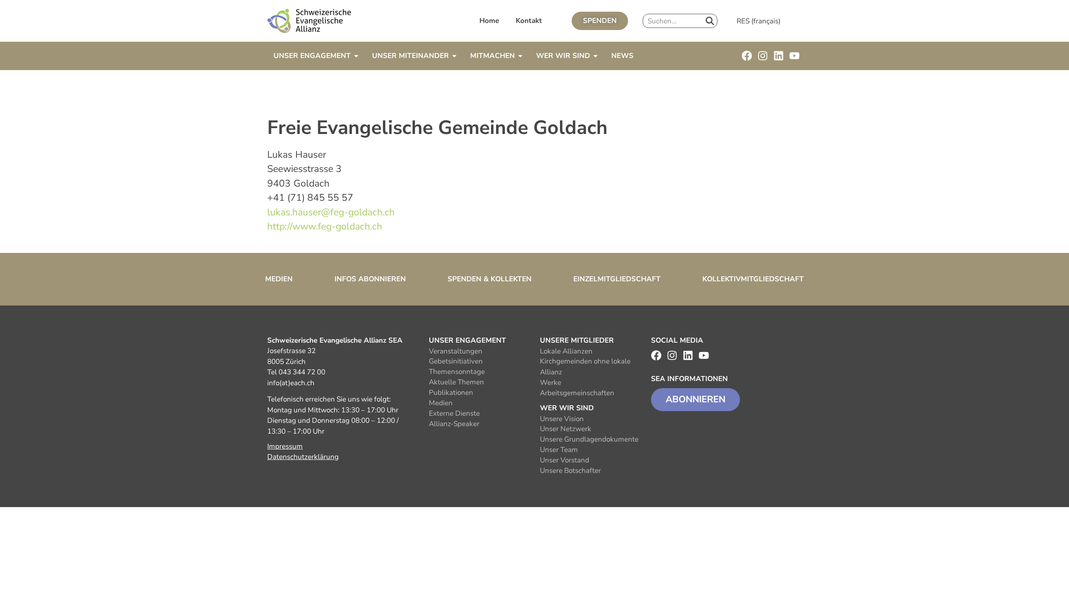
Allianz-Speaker (454, 424)
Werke (550, 382)
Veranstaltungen (455, 351)
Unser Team (559, 450)
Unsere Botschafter (570, 470)
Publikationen (451, 392)
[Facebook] (747, 55)
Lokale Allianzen (566, 351)
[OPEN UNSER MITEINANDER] (454, 56)
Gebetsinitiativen (456, 361)
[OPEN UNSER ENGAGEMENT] (356, 56)
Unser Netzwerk (565, 429)
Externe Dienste (454, 413)
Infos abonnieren (370, 279)
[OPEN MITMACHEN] (520, 56)
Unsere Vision (562, 419)
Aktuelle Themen (456, 382)
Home (489, 20)
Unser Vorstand (564, 460)
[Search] (710, 21)
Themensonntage (457, 371)
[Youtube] (794, 55)
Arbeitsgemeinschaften (577, 393)
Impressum (285, 446)
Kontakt (529, 20)
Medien (279, 279)
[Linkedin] (778, 55)
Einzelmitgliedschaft (617, 279)
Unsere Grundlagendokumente (589, 439)
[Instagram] (762, 55)
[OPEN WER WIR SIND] (595, 56)
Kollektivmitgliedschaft (753, 279)
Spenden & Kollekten (490, 279)
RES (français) (758, 21)
